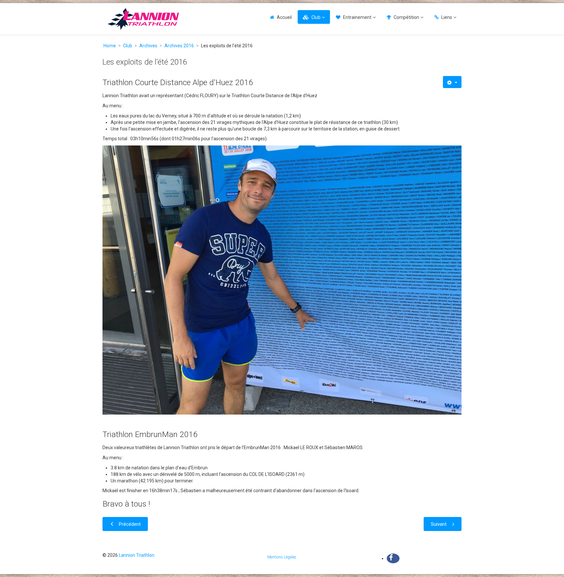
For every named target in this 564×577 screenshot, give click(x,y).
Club (316, 17)
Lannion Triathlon (136, 555)
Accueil (284, 17)
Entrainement (357, 17)
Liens (446, 17)
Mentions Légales (281, 557)
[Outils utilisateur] (452, 82)
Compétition (406, 17)
